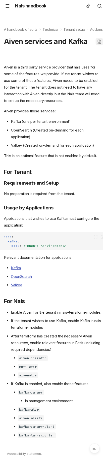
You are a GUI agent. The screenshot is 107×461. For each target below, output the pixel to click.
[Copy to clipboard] (102, 237)
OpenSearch (21, 276)
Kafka (16, 267)
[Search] (99, 5)
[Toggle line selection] (96, 237)
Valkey (16, 285)
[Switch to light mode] (88, 5)
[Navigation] (7, 5)
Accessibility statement (24, 454)
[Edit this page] (99, 41)
